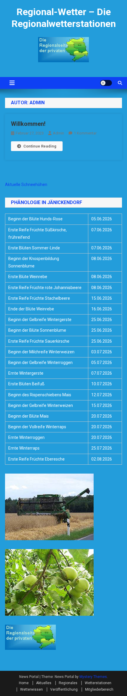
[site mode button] (106, 83)
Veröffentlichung (64, 689)
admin (58, 133)
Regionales (68, 683)
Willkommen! (28, 123)
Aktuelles (43, 683)
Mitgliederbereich (99, 689)
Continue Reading (39, 146)
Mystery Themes (93, 677)
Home (24, 683)
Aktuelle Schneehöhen (26, 184)
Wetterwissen (31, 689)
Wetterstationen (98, 683)
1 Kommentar (85, 133)
